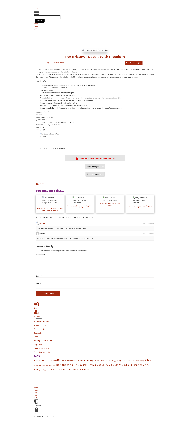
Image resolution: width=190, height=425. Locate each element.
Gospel (41, 365)
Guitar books (61, 365)
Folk (146, 360)
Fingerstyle (122, 360)
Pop (148, 365)
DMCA (36, 398)
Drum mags (111, 360)
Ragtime (39, 370)
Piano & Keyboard (41, 348)
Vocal (42, 184)
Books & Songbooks (42, 321)
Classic (80, 360)
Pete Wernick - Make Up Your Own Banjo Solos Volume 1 (50, 209)
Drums (36, 337)
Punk (152, 365)
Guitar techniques (90, 364)
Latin (123, 365)
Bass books (39, 360)
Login (36, 9)
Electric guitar (40, 329)
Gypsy (114, 365)
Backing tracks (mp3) (43, 340)
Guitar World (106, 365)
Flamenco (130, 361)
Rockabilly (58, 370)
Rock (51, 369)
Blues (60, 360)
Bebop (47, 361)
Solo (63, 369)
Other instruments (58, 63)
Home (36, 24)
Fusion (36, 365)
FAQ (35, 29)
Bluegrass (53, 361)
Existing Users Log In (95, 174)
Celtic (74, 361)
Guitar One (75, 365)
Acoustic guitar (40, 325)
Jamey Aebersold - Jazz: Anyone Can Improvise (140, 207)
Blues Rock (69, 361)
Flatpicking (139, 360)
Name (39, 276)
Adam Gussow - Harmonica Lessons (110, 204)
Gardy (42, 223)
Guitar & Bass (48, 365)
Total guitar (79, 369)
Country (88, 360)
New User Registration (95, 166)
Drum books (99, 360)
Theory (69, 369)
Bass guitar (38, 333)
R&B (35, 370)
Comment (40, 255)
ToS (35, 395)
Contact (36, 26)
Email (38, 284)
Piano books (139, 364)
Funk (152, 360)
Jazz (118, 365)
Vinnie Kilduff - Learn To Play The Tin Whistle (79, 207)
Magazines (38, 344)
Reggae (45, 370)
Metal (129, 364)
